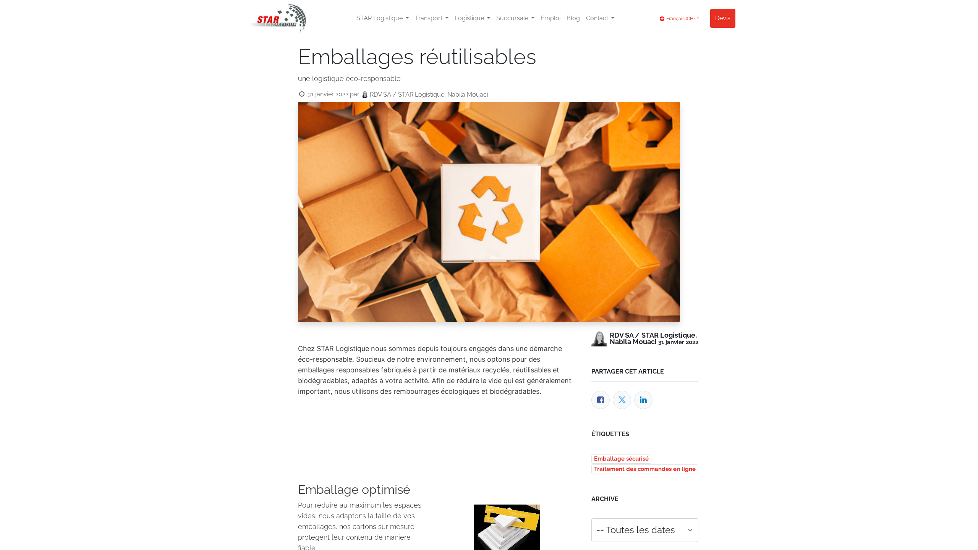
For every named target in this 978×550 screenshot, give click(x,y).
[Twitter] (622, 400)
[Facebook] (600, 400)
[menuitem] (550, 18)
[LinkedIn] (643, 400)
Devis (722, 18)
